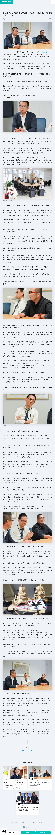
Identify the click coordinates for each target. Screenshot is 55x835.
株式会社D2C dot (47, 52)
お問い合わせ (41, 822)
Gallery (21, 6)
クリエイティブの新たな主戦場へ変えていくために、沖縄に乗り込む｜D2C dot (40, 783)
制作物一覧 (28, 832)
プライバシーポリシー (31, 822)
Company (33, 6)
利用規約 (23, 822)
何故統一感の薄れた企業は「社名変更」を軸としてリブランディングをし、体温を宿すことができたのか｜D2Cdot (27, 809)
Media (27, 6)
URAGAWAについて (15, 822)
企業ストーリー (8, 19)
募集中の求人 (42, 832)
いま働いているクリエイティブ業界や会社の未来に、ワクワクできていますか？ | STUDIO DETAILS (14, 784)
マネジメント (17, 787)
